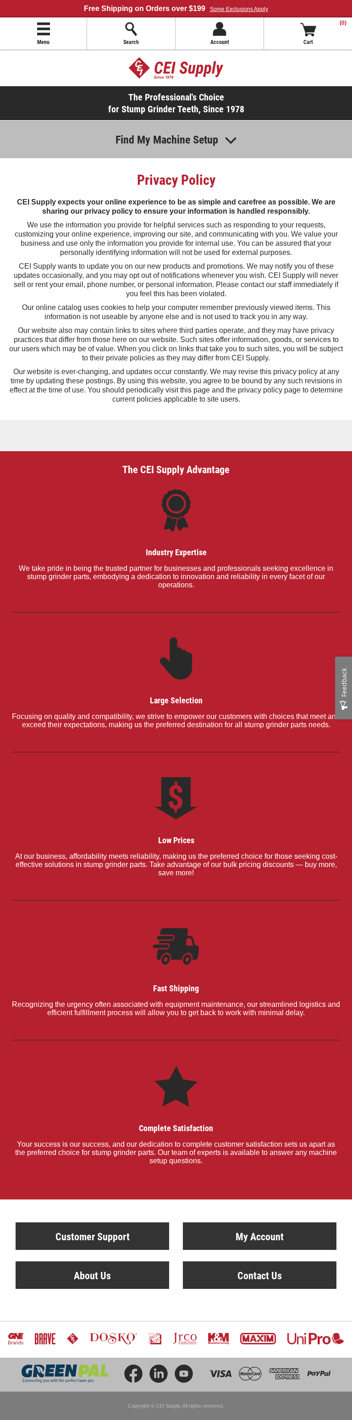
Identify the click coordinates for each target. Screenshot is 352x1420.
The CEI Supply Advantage (176, 469)
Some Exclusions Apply (239, 9)
